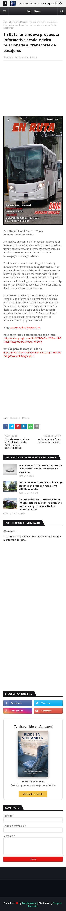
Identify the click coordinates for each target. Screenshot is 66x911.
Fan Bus (33, 11)
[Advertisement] (33, 88)
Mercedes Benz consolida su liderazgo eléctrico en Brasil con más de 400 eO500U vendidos (41, 485)
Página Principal (11, 22)
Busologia (15, 418)
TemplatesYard (29, 903)
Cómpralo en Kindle (33, 794)
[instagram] (17, 711)
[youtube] (48, 711)
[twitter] (48, 703)
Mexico (23, 22)
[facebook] (17, 703)
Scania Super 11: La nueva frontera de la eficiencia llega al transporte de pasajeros (40, 468)
